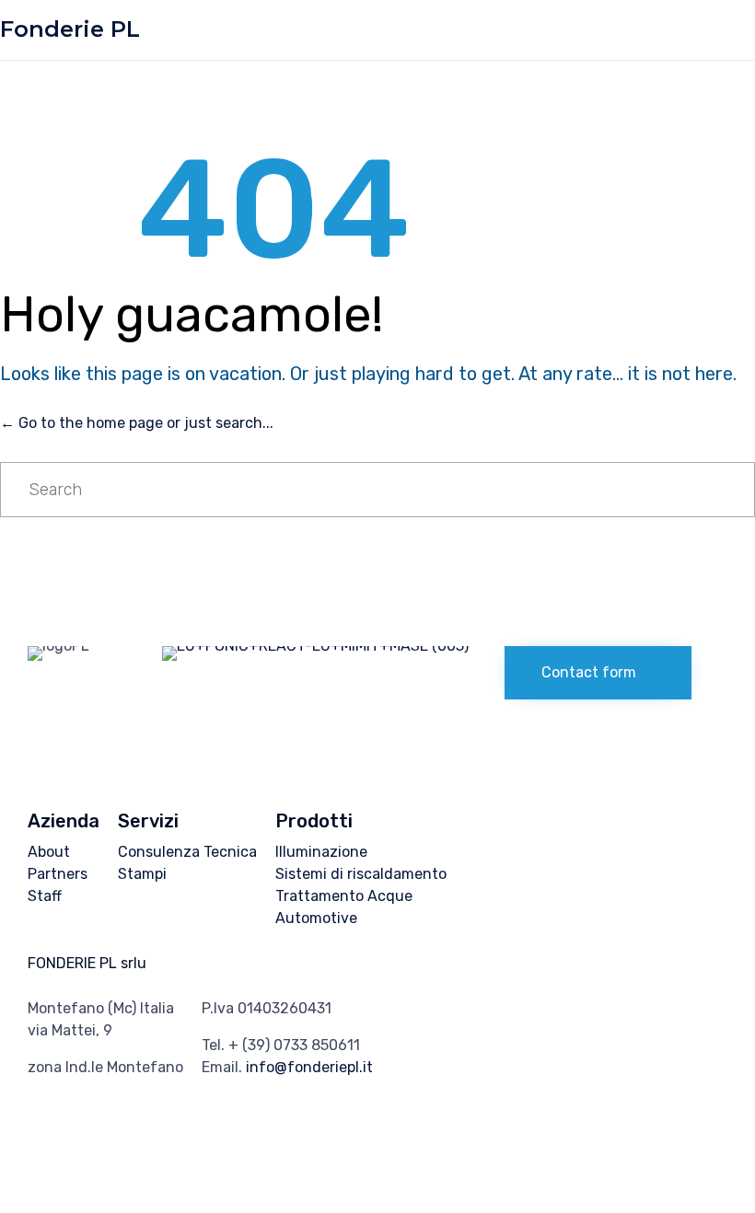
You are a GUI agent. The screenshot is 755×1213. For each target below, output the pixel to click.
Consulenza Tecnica (187, 852)
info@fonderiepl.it (309, 1067)
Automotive (316, 918)
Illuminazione (321, 852)
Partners (57, 874)
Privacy (169, 1160)
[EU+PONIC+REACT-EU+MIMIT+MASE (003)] (315, 645)
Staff (45, 896)
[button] (598, 672)
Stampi (142, 874)
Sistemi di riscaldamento (361, 874)
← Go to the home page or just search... (136, 423)
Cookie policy (242, 1160)
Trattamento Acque (343, 896)
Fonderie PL (70, 29)
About (49, 852)
